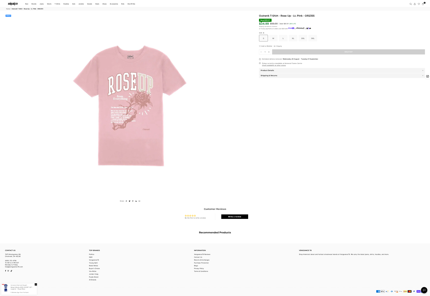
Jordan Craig (93, 274)
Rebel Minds (93, 266)
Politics (91, 254)
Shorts (49, 4)
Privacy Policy (199, 268)
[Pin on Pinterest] (133, 201)
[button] (423, 4)
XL (293, 38)
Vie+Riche (92, 271)
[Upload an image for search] (427, 76)
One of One (131, 4)
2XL (303, 38)
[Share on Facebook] (126, 201)
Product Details (267, 70)
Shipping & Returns (269, 75)
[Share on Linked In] (136, 201)
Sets (73, 4)
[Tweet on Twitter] (129, 201)
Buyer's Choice (94, 268)
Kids (122, 4)
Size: (261, 33)
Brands (34, 4)
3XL (313, 38)
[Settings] (415, 4)
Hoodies (66, 4)
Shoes (104, 4)
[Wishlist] (419, 4)
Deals (97, 4)
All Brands (92, 280)
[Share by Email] (139, 201)
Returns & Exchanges (202, 260)
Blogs (196, 266)
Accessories (114, 4)
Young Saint (93, 263)
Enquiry (279, 46)
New (26, 4)
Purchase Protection (201, 263)
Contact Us (198, 257)
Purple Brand (93, 277)
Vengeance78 (94, 260)
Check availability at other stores (274, 65)
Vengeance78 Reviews (202, 254)
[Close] (36, 284)
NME (90, 257)
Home (8, 9)
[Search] (411, 4)
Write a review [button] (234, 217)
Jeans (42, 4)
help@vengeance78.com (14, 267)
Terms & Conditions (201, 271)
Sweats (89, 4)
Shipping (261, 26)
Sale (8, 16)
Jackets (81, 4)
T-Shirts (57, 4)
